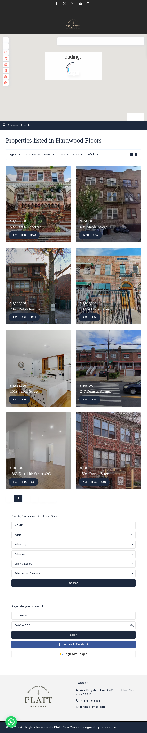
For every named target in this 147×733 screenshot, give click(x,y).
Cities (62, 154)
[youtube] (80, 4)
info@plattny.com (93, 706)
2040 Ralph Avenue (25, 309)
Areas (75, 154)
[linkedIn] (72, 4)
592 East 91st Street (25, 227)
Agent (18, 534)
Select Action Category (27, 573)
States (47, 154)
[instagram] (88, 4)
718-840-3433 (90, 700)
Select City (20, 544)
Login (73, 634)
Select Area (21, 554)
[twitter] (64, 4)
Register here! (19, 661)
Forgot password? (125, 661)
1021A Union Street (95, 309)
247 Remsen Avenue (96, 391)
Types (13, 154)
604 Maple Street (93, 227)
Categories (30, 154)
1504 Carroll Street (95, 473)
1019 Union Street (24, 391)
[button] (11, 722)
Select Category (23, 563)
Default (91, 154)
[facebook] (56, 4)
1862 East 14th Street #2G (30, 473)
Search (73, 583)
